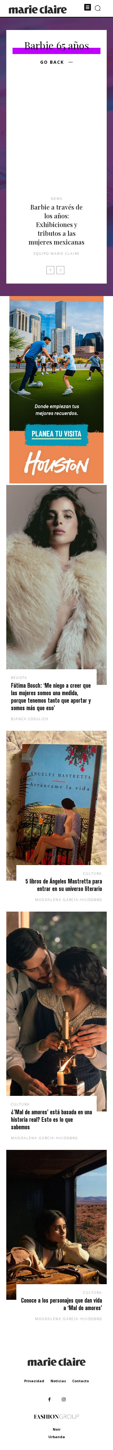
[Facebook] (49, 1399)
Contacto (80, 1380)
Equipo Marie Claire (57, 253)
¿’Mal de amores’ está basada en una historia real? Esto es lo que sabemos (51, 1119)
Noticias (58, 1380)
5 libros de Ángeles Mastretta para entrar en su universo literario (63, 885)
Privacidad (34, 1380)
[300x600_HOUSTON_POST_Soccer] (56, 481)
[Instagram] (63, 1399)
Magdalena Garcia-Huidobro (68, 899)
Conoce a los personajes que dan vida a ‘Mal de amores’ (61, 1304)
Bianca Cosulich (30, 718)
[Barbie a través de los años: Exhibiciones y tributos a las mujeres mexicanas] (56, 140)
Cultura (92, 873)
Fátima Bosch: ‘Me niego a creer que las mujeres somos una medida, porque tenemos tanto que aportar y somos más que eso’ (51, 696)
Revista (19, 677)
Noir (57, 1429)
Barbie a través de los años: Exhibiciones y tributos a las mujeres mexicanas (56, 224)
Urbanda (56, 1436)
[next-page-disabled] (60, 270)
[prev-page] (50, 270)
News (56, 198)
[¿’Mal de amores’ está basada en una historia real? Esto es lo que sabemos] (56, 1011)
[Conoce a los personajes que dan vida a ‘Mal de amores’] (56, 1225)
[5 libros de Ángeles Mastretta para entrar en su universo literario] (56, 806)
